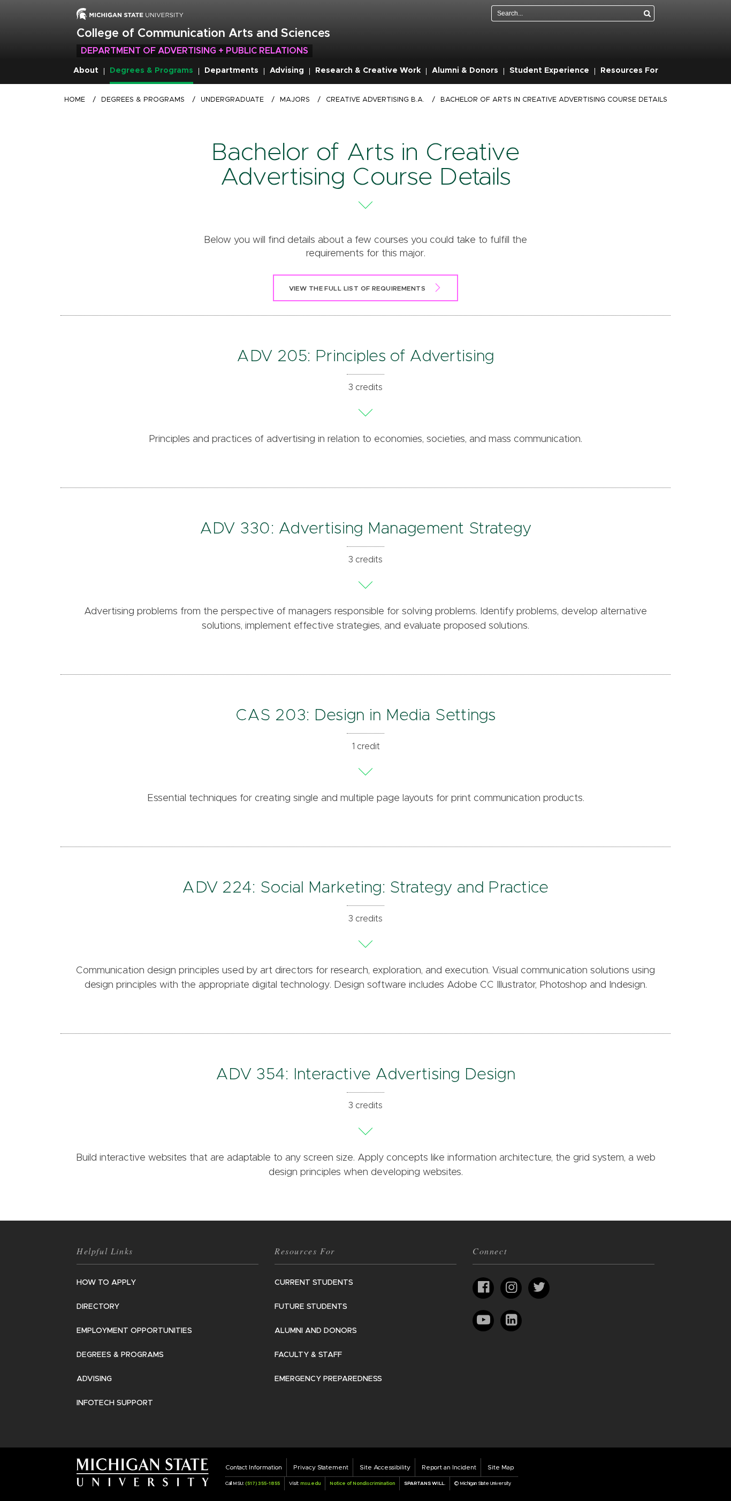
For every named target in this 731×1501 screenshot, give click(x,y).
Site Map (501, 1467)
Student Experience (549, 70)
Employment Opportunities (134, 1331)
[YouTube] (483, 1320)
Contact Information (253, 1467)
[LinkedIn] (511, 1320)
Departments (231, 70)
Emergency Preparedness (328, 1379)
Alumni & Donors (465, 70)
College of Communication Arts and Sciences (203, 34)
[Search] (647, 13)
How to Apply (106, 1282)
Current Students (314, 1282)
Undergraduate (232, 99)
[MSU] (130, 13)
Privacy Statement (320, 1467)
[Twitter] (539, 1288)
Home (74, 99)
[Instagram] (511, 1288)
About (85, 70)
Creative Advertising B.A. (375, 99)
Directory (98, 1306)
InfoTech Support (115, 1403)
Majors (295, 99)
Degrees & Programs (151, 70)
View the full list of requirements (357, 288)
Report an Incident (449, 1467)
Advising (287, 70)
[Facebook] (483, 1288)
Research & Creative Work (368, 70)
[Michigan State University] (143, 1472)
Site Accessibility (385, 1467)
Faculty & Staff (308, 1355)
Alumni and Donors (316, 1331)
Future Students (311, 1306)
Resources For (629, 70)
